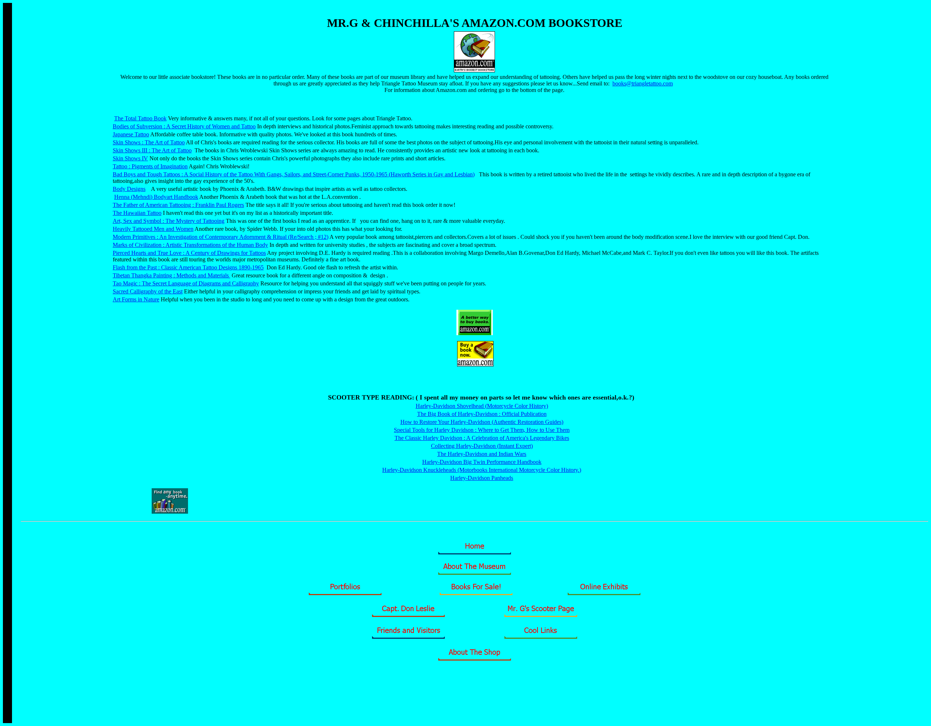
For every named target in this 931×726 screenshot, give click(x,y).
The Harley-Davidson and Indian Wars (481, 454)
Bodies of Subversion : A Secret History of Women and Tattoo (184, 126)
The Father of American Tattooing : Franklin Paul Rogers (178, 205)
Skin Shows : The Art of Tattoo (149, 142)
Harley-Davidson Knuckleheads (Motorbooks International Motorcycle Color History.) (481, 470)
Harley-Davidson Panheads (481, 478)
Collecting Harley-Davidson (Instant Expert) (482, 446)
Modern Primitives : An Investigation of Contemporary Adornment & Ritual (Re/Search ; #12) (220, 237)
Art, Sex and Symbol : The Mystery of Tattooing (168, 221)
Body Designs (129, 189)
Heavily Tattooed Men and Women (153, 229)
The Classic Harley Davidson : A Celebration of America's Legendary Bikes (482, 438)
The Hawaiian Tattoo (137, 213)
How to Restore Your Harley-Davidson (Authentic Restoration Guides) (481, 422)
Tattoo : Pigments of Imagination (150, 166)
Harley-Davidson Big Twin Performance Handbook (482, 462)
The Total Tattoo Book (140, 118)
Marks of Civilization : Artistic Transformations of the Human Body (190, 245)
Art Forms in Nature (136, 299)
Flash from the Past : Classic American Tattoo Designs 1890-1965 (188, 267)
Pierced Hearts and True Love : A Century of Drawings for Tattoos (189, 253)
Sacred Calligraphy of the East (148, 291)
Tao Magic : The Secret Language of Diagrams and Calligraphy (186, 283)
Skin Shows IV (130, 158)
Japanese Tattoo (131, 134)
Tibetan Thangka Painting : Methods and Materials (171, 275)
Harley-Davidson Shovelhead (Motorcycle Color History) (482, 406)
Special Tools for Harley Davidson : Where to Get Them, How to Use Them (482, 430)
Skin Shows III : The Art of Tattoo (152, 150)
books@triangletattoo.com (642, 83)
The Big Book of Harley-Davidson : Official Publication (482, 414)
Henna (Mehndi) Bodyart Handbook (156, 197)
